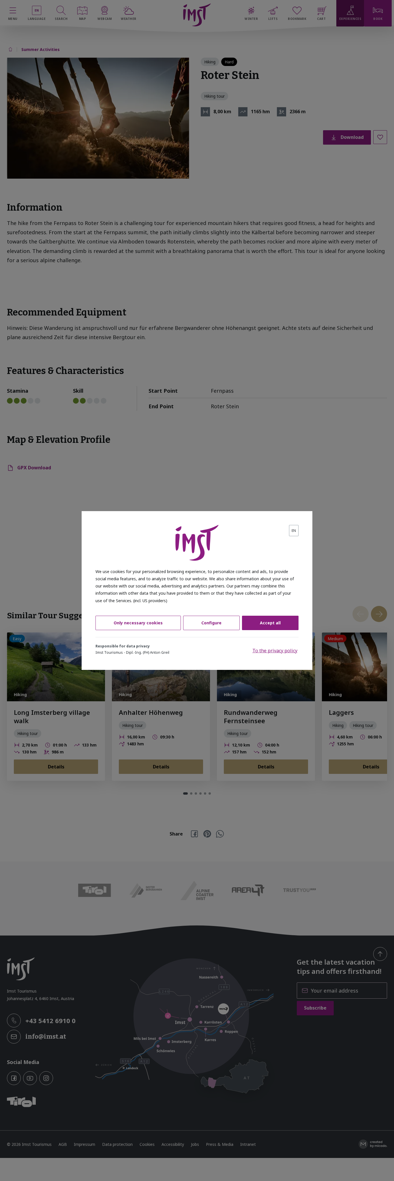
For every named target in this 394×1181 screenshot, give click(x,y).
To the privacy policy (274, 650)
